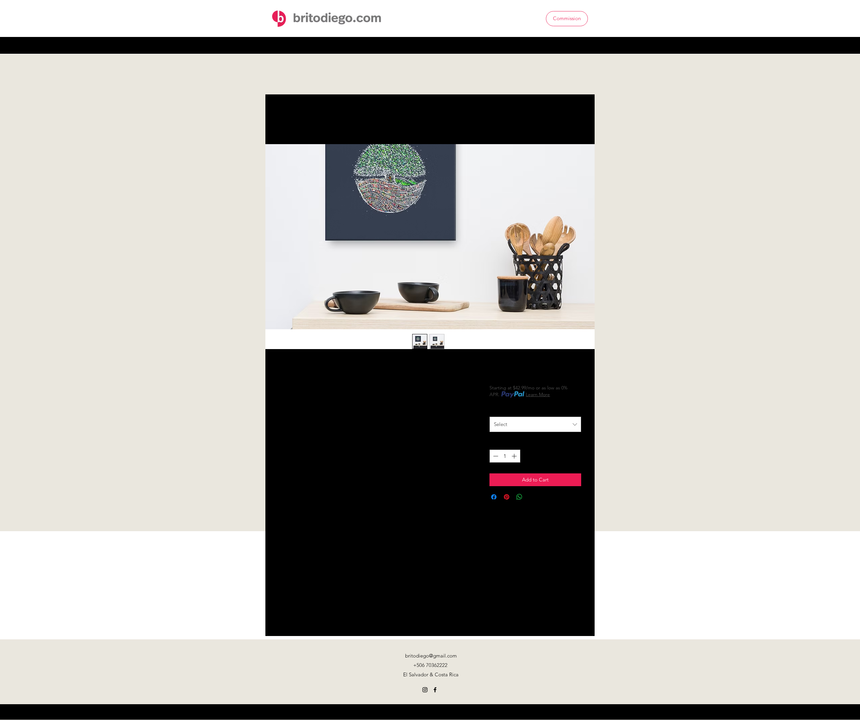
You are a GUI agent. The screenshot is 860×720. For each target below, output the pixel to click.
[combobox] (535, 424)
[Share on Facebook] (494, 497)
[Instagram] (563, 45)
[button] (583, 45)
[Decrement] (495, 456)
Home (286, 119)
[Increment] (514, 456)
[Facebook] (573, 45)
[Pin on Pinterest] (507, 497)
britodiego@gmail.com (431, 655)
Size (495, 409)
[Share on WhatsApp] (519, 497)
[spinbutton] (504, 456)
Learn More (538, 394)
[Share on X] (532, 497)
